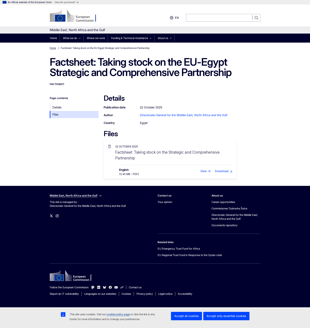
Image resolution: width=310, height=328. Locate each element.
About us (163, 38)
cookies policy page (118, 314)
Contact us (135, 287)
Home (53, 38)
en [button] (177, 17)
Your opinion (165, 202)
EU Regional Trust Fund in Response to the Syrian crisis (190, 255)
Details (57, 107)
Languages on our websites (100, 293)
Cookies (126, 293)
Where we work (96, 38)
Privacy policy (144, 293)
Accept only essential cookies (226, 316)
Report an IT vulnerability (64, 293)
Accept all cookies (186, 316)
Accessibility (185, 293)
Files (55, 114)
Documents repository (225, 225)
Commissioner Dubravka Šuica (229, 208)
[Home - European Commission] (76, 16)
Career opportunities (223, 202)
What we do (70, 38)
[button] (205, 171)
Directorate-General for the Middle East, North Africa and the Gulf (183, 115)
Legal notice (165, 293)
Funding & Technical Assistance (129, 38)
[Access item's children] (80, 38)
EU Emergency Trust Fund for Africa (179, 248)
